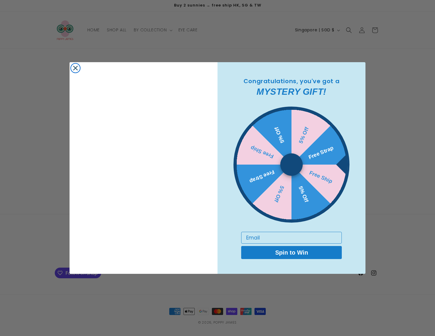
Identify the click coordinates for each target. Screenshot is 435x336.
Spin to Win (291, 252)
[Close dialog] (75, 68)
